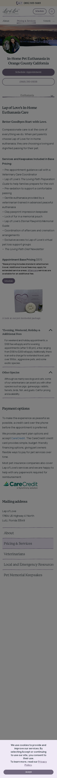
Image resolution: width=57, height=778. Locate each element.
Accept (28, 772)
